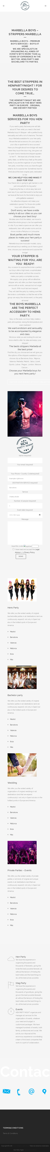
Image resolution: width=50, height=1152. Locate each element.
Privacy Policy (29, 552)
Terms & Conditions (10, 1133)
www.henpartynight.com (20, 1146)
